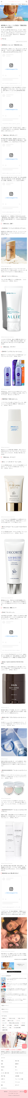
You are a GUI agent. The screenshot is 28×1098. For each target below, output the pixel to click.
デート (16, 1069)
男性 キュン (5, 1027)
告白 (16, 1066)
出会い (2, 1069)
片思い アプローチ (21, 1018)
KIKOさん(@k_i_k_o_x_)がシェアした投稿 (12, 173)
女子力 (4, 1020)
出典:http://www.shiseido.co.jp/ (6, 266)
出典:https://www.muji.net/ (5, 447)
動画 (2, 1085)
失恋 (10, 1027)
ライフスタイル (5, 1011)
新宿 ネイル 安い (11, 1020)
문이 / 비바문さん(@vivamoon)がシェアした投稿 (13, 83)
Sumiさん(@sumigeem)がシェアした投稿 (11, 212)
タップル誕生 (9, 1025)
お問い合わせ (22, 1091)
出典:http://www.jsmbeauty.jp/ (6, 798)
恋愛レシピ (14, 1)
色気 (3, 1025)
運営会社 (5, 1091)
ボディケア (17, 1085)
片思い (2, 1060)
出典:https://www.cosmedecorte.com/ (7, 597)
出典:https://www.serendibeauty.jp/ (6, 863)
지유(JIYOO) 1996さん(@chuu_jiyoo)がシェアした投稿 (14, 123)
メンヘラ (18, 1020)
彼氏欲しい (4, 1018)
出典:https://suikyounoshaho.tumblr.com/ (7, 951)
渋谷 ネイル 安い (12, 1018)
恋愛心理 (16, 1063)
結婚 (2, 1063)
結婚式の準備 (5, 1029)
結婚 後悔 (23, 1025)
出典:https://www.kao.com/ (5, 389)
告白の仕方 (17, 1025)
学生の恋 (2, 1066)
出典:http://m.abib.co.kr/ (5, 707)
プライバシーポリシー (13, 1091)
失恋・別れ (17, 1060)
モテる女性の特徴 (17, 1027)
